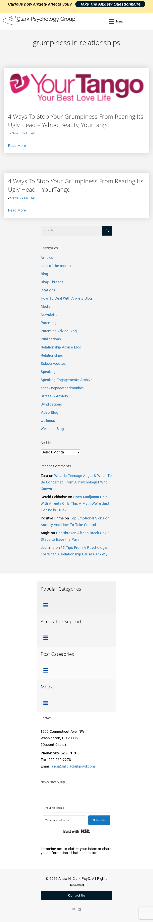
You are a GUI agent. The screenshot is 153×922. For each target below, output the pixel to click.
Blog (44, 274)
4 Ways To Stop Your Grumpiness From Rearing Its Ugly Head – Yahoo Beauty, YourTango (75, 120)
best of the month (56, 265)
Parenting (48, 322)
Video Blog (49, 412)
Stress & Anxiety (54, 396)
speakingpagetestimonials (62, 388)
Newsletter (50, 314)
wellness (48, 420)
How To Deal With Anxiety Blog (66, 298)
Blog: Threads (52, 282)
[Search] (107, 231)
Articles (47, 257)
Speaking (48, 371)
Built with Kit (76, 831)
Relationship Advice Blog (61, 347)
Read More (17, 145)
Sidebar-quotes (53, 363)
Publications (51, 339)
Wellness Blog (52, 428)
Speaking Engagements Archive (66, 379)
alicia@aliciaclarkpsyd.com (73, 766)
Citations (48, 290)
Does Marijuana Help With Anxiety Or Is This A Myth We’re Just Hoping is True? (75, 503)
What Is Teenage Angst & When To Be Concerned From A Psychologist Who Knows (76, 482)
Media (46, 306)
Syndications (51, 404)
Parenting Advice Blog (59, 331)
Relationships (52, 355)
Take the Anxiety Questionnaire (110, 4)
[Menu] (46, 605)
